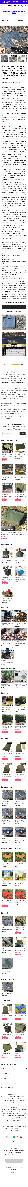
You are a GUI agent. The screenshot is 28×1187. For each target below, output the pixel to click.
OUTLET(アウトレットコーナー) (9, 1078)
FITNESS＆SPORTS (6, 1073)
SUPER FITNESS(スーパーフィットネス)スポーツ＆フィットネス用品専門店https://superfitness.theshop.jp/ (14, 1152)
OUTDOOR (4, 1069)
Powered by (12, 1172)
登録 (23, 433)
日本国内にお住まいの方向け (14, 311)
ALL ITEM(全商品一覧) (7, 1087)
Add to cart (14, 307)
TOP (14, 1161)
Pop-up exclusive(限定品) (8, 1083)
